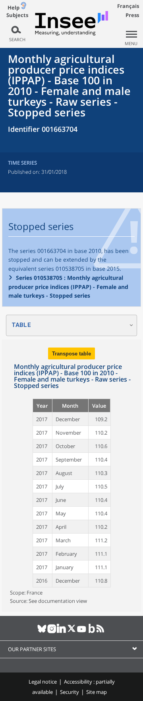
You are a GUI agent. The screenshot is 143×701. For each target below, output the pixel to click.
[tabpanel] (71, 476)
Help (13, 7)
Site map (96, 691)
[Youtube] (82, 631)
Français (128, 5)
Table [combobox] (21, 325)
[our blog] (92, 631)
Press (132, 15)
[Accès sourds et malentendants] (23, 7)
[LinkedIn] (62, 631)
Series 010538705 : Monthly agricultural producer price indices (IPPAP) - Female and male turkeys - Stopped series (68, 286)
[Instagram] (52, 631)
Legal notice (43, 681)
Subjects (17, 15)
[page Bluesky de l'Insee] (42, 631)
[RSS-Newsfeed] (101, 631)
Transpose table (71, 354)
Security (69, 691)
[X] (72, 631)
